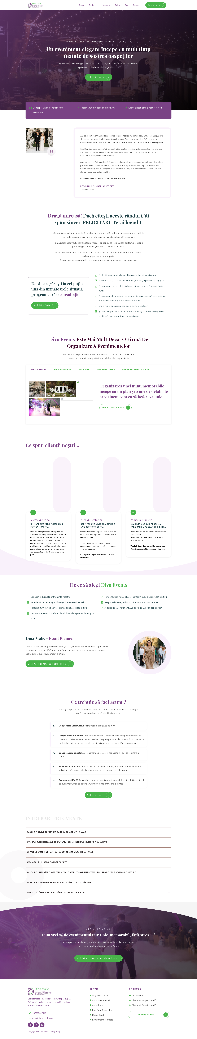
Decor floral (98, 1015)
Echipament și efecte (102, 1020)
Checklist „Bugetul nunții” (144, 1000)
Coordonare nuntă (101, 1000)
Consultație (97, 1005)
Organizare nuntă (100, 995)
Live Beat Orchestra (102, 1010)
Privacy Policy (55, 1032)
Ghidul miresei (138, 995)
